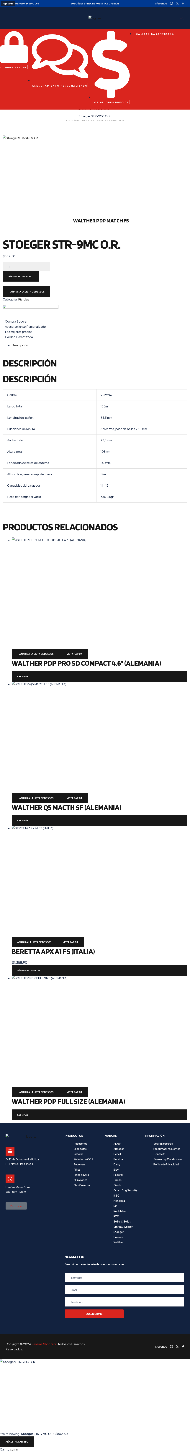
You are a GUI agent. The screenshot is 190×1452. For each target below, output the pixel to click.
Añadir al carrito (19, 276)
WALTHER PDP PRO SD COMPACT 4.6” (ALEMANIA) (86, 663)
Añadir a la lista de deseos (27, 291)
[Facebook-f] (182, 3)
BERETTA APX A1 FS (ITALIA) (53, 951)
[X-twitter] (177, 3)
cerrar (14, 1449)
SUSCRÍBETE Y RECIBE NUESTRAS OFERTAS (95, 3)
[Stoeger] (30, 312)
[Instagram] (171, 3)
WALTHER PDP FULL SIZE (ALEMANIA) (68, 1101)
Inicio (69, 120)
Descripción (20, 345)
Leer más (22, 676)
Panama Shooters (44, 1344)
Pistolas (23, 299)
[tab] (99, 345)
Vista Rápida (74, 653)
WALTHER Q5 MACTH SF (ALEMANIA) (66, 807)
